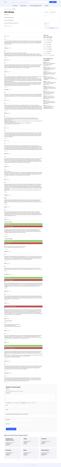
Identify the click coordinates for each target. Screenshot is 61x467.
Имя (6, 405)
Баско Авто (49, 71)
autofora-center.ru (9, 25)
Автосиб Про (49, 105)
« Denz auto (46, 12)
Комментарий (8, 392)
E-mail (7, 409)
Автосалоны (15, 5)
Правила (46, 5)
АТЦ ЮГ (48, 62)
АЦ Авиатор (49, 81)
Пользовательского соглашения (30, 402)
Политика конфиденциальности (36, 5)
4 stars (9, 390)
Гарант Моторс (49, 76)
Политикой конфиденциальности (16, 402)
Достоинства (8, 419)
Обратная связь (23, 5)
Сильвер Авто (48, 67)
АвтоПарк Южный (50, 95)
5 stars (11, 390)
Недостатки (8, 423)
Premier (48, 100)
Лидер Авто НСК (49, 86)
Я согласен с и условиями (21, 402)
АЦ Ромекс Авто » (53, 12)
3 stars (8, 390)
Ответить (5, 45)
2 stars (7, 390)
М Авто (47, 91)
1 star (6, 390)
